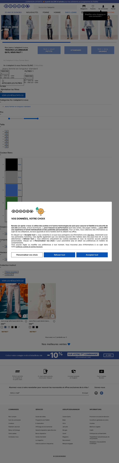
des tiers (90, 235)
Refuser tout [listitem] (59, 255)
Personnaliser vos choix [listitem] (27, 255)
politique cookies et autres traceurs (29, 247)
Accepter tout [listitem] (92, 255)
